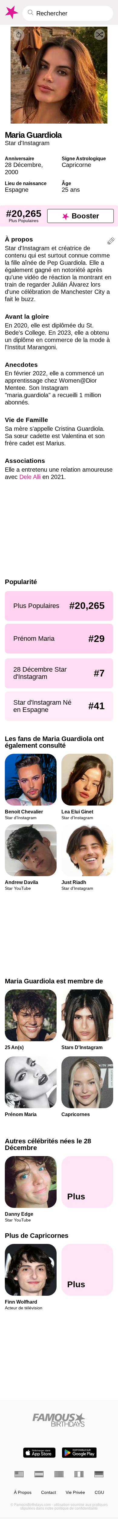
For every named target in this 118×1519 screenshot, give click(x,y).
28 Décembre (23, 164)
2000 (11, 172)
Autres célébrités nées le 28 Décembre (48, 1144)
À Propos (22, 1492)
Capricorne (76, 164)
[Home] (59, 1420)
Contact (48, 1492)
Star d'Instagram (27, 143)
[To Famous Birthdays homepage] (11, 12)
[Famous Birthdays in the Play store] (79, 1453)
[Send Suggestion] (111, 242)
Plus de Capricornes (36, 1235)
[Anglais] (19, 1474)
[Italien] (79, 1474)
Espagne (16, 189)
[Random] (99, 34)
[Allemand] (98, 1474)
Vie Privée (75, 1492)
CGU (99, 1492)
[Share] (19, 35)
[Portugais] (59, 1474)
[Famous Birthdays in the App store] (39, 1453)
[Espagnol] (39, 1474)
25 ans (71, 189)
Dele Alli (30, 477)
